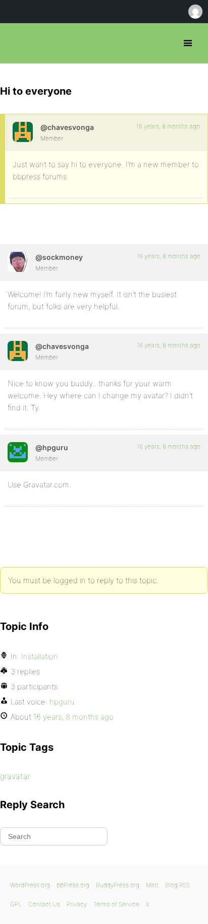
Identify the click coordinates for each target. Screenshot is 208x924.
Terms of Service (116, 904)
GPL (16, 904)
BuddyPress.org (117, 885)
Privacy (77, 904)
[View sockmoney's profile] (18, 262)
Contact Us (44, 904)
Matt (152, 885)
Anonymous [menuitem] (195, 11)
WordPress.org (30, 885)
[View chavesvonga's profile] (23, 132)
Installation (39, 656)
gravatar (15, 776)
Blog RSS (177, 885)
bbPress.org (16, 43)
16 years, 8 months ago (168, 126)
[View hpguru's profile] (18, 452)
